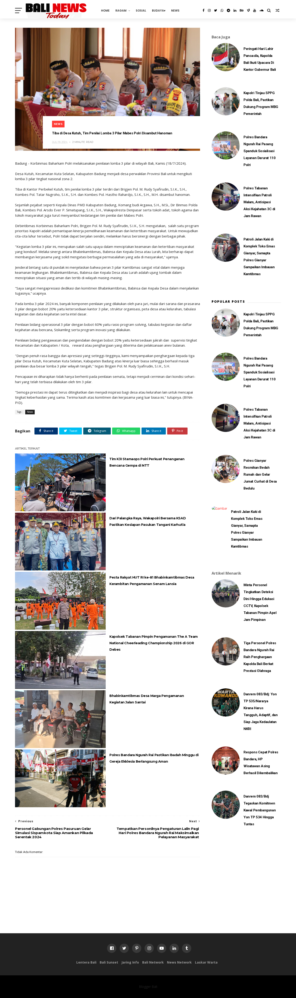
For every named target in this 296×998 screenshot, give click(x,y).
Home (105, 10)
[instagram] (209, 10)
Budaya (158, 10)
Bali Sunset (109, 962)
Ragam (120, 10)
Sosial (141, 10)
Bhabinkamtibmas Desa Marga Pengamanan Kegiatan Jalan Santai (146, 699)
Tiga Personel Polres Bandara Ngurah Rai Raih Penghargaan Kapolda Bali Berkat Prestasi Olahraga (260, 657)
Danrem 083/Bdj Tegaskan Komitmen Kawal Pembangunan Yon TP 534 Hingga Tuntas (260, 810)
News (175, 10)
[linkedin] (235, 10)
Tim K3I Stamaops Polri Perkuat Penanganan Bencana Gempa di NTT (147, 462)
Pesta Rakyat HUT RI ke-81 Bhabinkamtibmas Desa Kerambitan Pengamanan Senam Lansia (151, 580)
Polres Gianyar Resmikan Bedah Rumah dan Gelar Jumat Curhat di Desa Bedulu (260, 474)
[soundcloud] (261, 10)
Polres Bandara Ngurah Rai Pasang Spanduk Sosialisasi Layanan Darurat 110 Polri (259, 151)
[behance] (242, 10)
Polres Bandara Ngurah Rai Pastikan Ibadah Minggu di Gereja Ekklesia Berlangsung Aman (154, 758)
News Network (179, 962)
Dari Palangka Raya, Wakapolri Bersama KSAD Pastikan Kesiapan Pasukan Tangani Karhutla (147, 521)
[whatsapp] (222, 10)
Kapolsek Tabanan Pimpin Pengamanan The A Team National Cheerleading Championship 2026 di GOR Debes (153, 643)
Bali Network (153, 962)
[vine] (248, 10)
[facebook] (203, 10)
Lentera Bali (86, 962)
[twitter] (215, 10)
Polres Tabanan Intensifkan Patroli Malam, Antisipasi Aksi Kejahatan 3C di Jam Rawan (259, 202)
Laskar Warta (206, 962)
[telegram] (228, 10)
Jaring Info (130, 962)
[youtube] (254, 10)
